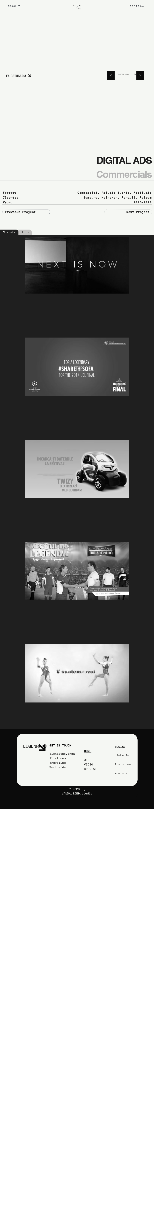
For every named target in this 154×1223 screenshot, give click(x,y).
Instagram (123, 764)
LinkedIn (122, 755)
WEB (86, 760)
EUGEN (16, 75)
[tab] (9, 232)
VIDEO (88, 764)
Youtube (121, 773)
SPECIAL (90, 769)
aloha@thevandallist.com (62, 755)
